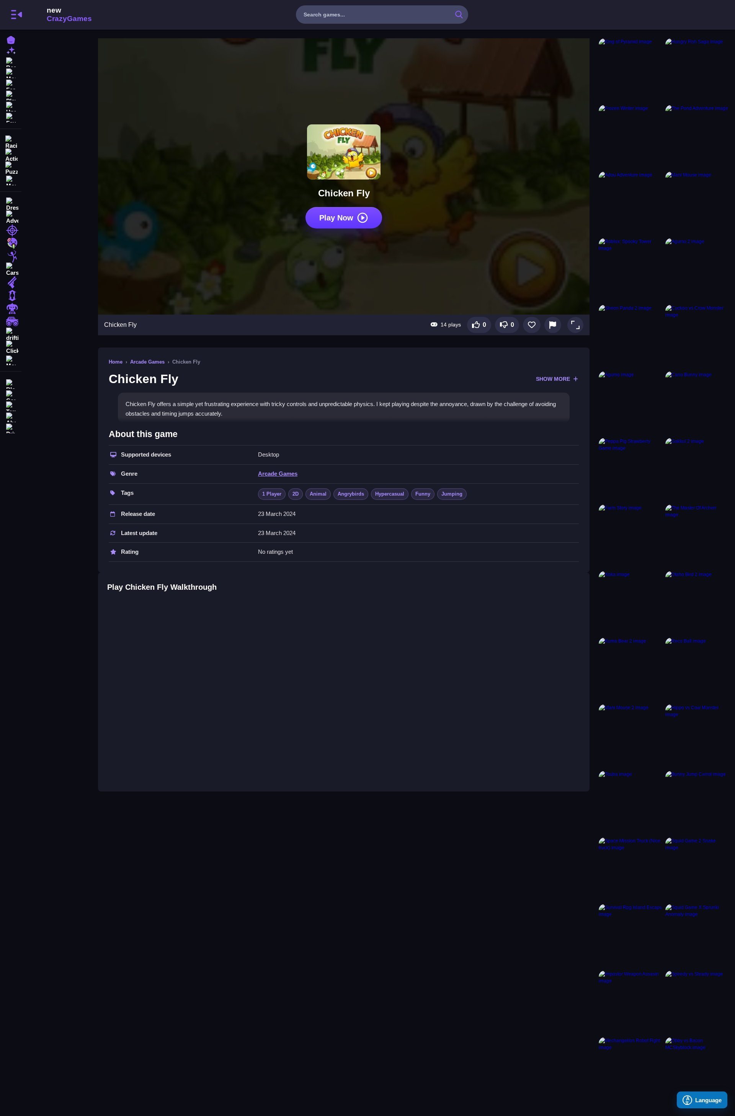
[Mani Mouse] (697, 203)
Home (115, 362)
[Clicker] (10, 347)
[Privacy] (10, 427)
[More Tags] (10, 359)
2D (295, 494)
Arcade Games (147, 362)
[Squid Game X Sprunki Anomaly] (697, 936)
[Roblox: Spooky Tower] (630, 270)
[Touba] (630, 802)
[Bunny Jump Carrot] (697, 802)
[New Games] (10, 50)
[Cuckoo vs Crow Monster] (697, 336)
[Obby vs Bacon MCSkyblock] (697, 1069)
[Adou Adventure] (630, 203)
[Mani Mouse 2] (630, 736)
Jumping (451, 494)
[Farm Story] (630, 536)
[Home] (10, 39)
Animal (318, 494)
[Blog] (10, 383)
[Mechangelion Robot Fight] (630, 1069)
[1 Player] (10, 295)
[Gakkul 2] (697, 469)
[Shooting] (10, 230)
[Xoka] (630, 603)
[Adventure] (10, 217)
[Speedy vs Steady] (697, 1002)
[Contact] (10, 394)
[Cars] (10, 269)
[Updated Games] (10, 105)
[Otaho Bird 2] (697, 603)
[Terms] (10, 405)
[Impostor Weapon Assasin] (630, 1002)
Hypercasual (389, 494)
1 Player (271, 494)
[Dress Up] (10, 204)
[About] (10, 416)
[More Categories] (10, 179)
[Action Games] (10, 154)
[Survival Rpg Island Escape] (630, 936)
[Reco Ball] (697, 669)
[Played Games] (10, 94)
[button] (575, 325)
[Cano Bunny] (697, 403)
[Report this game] (552, 325)
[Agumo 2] (697, 270)
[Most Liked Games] (10, 72)
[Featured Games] (10, 83)
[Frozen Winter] (630, 136)
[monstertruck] (10, 321)
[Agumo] (630, 403)
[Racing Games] (10, 141)
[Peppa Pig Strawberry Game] (630, 469)
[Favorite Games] (10, 116)
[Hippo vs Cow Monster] (697, 736)
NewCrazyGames (59, 14)
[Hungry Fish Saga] (697, 70)
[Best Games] (10, 61)
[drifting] (10, 334)
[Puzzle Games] (10, 167)
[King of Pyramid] (630, 70)
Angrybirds (351, 494)
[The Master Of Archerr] (697, 536)
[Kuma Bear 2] (630, 669)
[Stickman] (10, 256)
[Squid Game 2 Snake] (697, 869)
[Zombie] (10, 243)
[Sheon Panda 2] (630, 336)
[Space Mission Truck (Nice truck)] (630, 869)
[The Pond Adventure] (697, 136)
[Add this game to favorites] (532, 325)
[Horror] (10, 308)
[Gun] (10, 282)
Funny (422, 494)
